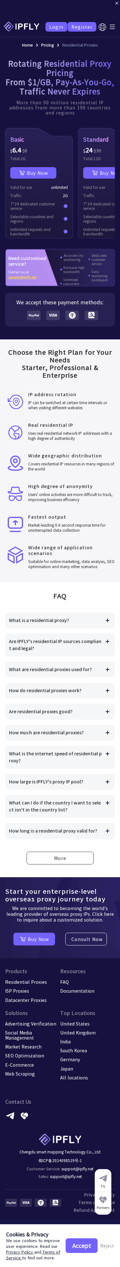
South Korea (73, 1050)
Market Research (23, 1046)
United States (75, 1023)
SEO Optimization (24, 1055)
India (65, 1041)
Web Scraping (20, 1074)
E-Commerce (19, 1065)
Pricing (47, 45)
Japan (66, 1068)
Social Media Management (19, 1035)
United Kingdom (78, 1032)
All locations (74, 1077)
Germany (70, 1059)
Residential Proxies (26, 982)
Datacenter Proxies (26, 1000)
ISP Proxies (17, 991)
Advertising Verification (30, 1023)
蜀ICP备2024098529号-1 (60, 1160)
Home (27, 45)
